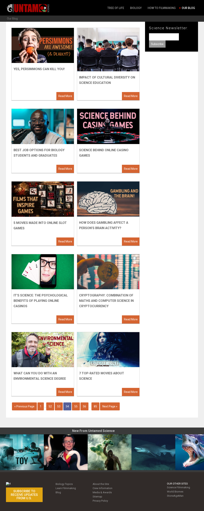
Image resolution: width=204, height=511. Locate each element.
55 (75, 406)
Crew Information (102, 488)
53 (58, 406)
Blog (58, 492)
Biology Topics (64, 484)
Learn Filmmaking (66, 488)
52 (50, 406)
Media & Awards (102, 492)
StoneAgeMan (175, 495)
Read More (65, 96)
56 (84, 406)
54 (67, 406)
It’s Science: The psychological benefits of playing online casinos (41, 300)
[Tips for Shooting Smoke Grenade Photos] (109, 452)
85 (95, 406)
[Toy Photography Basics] (22, 452)
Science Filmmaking (178, 487)
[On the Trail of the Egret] (66, 452)
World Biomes (175, 491)
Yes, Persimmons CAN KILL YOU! (39, 69)
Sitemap (97, 496)
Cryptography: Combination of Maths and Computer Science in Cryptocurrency (106, 300)
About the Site (101, 484)
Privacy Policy (100, 500)
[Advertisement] (171, 85)
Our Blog (12, 18)
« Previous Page (24, 406)
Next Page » (109, 406)
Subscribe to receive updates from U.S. (24, 494)
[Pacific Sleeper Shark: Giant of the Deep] (153, 452)
